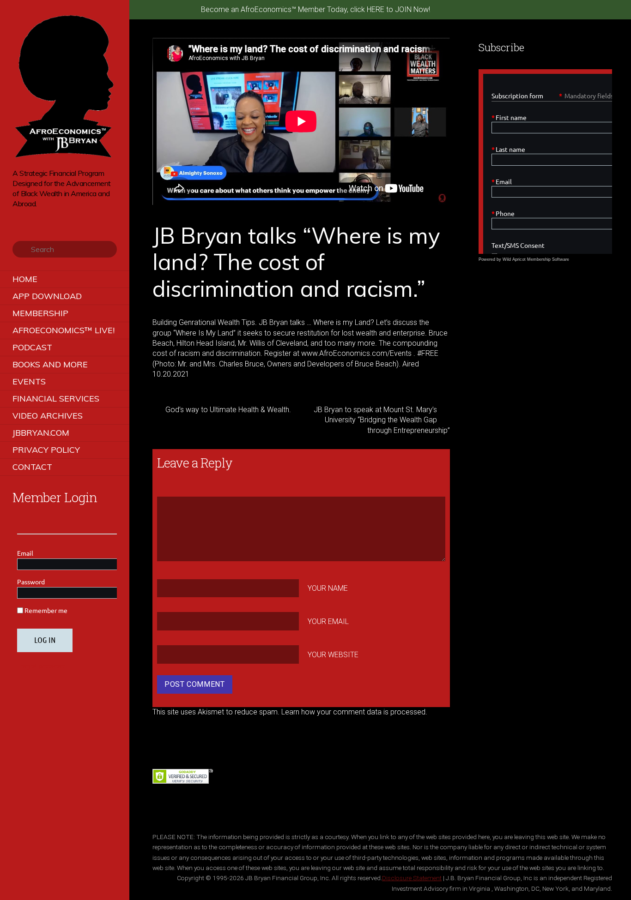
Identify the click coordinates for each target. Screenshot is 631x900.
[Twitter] (17, 218)
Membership (40, 313)
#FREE (427, 353)
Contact (32, 467)
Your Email (328, 621)
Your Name (328, 588)
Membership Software (548, 259)
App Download (47, 296)
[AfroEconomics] (64, 154)
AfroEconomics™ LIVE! (63, 330)
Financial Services (55, 398)
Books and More (50, 364)
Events (29, 381)
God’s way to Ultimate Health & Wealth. (228, 409)
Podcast (32, 347)
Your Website (333, 654)
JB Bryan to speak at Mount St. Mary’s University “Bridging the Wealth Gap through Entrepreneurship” (382, 420)
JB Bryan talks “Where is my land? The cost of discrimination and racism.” (295, 262)
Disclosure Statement (412, 878)
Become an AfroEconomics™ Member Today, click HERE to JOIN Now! (315, 9)
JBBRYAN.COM (40, 432)
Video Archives (47, 415)
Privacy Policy (46, 449)
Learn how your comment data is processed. (354, 712)
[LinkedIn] (56, 218)
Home (24, 279)
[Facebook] (30, 218)
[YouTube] (43, 218)
